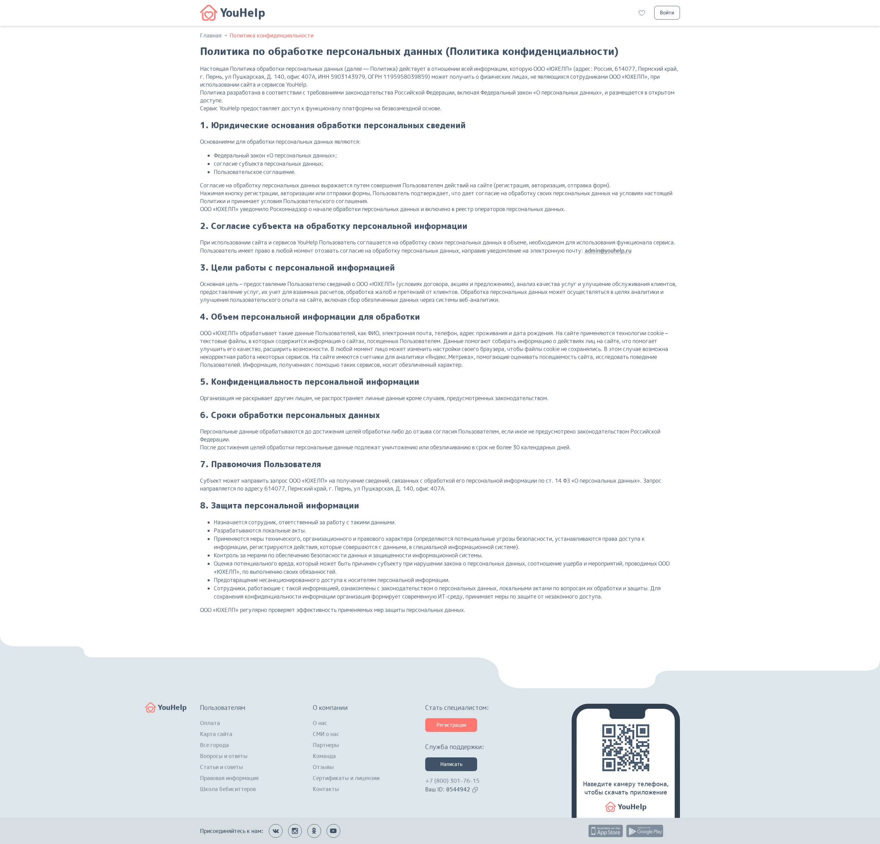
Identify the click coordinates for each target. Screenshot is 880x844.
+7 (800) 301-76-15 (452, 781)
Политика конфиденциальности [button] (272, 35)
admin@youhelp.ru (608, 250)
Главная (210, 35)
